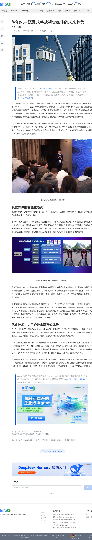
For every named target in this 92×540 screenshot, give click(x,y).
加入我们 (43, 520)
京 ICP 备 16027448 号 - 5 (58, 537)
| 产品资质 (89, 537)
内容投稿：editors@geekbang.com (63, 514)
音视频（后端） (70, 440)
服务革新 (19, 440)
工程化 (44, 440)
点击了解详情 (26, 98)
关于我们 (43, 512)
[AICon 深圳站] (45, 88)
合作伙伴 (43, 518)
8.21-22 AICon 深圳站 (76, 379)
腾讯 (37, 440)
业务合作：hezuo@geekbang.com (63, 517)
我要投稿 (43, 515)
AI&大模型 (29, 440)
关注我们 (43, 523)
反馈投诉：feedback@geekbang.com (64, 520)
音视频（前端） (55, 440)
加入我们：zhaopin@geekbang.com (64, 522)
